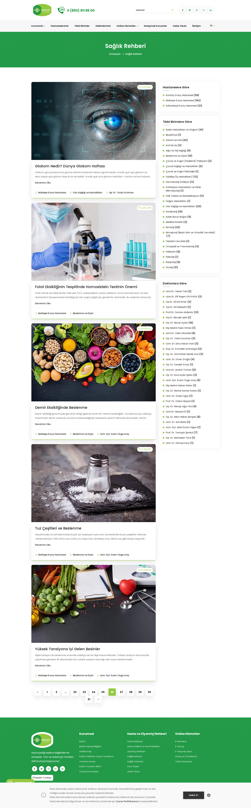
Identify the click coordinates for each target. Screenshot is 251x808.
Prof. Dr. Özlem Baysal (180, 401)
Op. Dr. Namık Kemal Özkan (183, 390)
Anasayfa (114, 54)
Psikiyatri (173, 251)
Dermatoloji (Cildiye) (180, 182)
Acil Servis (174, 145)
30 (149, 692)
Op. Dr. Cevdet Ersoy (179, 364)
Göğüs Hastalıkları (178, 201)
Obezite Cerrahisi (177, 241)
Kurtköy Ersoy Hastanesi (182, 95)
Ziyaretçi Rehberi (136, 751)
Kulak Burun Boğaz (178, 216)
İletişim (196, 26)
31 (89, 699)
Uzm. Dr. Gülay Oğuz (179, 396)
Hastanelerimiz (60, 26)
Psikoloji (172, 257)
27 (121, 692)
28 (130, 692)
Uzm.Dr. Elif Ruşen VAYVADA (184, 296)
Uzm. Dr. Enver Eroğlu (180, 359)
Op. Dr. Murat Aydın (179, 322)
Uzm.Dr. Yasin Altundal (180, 333)
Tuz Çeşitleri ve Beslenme (58, 528)
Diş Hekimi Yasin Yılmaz (181, 328)
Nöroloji (173, 227)
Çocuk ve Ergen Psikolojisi (182, 171)
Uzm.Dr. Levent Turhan (181, 369)
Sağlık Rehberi (133, 54)
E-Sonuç (179, 746)
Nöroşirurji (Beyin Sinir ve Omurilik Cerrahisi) (190, 234)
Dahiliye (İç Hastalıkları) (182, 176)
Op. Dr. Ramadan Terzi (180, 437)
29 (140, 692)
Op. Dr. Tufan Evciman (121, 192)
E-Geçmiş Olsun (183, 751)
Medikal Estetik (176, 222)
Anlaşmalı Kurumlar (155, 26)
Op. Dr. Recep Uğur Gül (181, 406)
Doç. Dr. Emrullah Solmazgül (184, 349)
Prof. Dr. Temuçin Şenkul (182, 432)
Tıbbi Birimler (82, 26)
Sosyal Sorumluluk (88, 771)
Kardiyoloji (174, 211)
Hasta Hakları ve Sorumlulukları (143, 746)
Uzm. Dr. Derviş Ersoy (179, 443)
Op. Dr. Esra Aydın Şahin (181, 375)
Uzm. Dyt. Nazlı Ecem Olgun (183, 427)
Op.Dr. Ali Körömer (178, 301)
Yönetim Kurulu (87, 761)
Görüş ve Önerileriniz (186, 756)
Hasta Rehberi (134, 741)
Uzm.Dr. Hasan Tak (178, 291)
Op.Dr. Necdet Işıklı (178, 317)
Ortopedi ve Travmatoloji (182, 246)
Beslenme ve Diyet (83, 313)
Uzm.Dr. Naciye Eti (178, 411)
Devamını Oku (43, 182)
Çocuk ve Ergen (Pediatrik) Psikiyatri (189, 161)
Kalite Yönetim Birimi (90, 766)
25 (103, 692)
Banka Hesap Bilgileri (90, 746)
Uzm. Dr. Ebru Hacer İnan (182, 343)
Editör (82, 741)
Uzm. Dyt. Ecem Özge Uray (114, 434)
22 (75, 692)
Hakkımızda (85, 751)
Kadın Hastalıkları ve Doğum (184, 129)
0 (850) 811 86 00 (81, 10)
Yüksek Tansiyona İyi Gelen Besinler (67, 649)
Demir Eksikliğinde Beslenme (61, 407)
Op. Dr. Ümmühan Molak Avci (184, 354)
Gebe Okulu (180, 26)
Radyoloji (173, 262)
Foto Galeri (133, 766)
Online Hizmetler (126, 26)
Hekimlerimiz (103, 26)
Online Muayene (183, 761)
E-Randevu (181, 741)
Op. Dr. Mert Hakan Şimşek (183, 417)
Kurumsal (37, 26)
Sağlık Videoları (135, 761)
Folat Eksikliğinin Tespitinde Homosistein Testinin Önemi (86, 286)
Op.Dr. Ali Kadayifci (178, 307)
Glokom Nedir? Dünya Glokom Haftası (70, 166)
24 (93, 692)
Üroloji (172, 267)
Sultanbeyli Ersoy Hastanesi (184, 105)
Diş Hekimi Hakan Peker (181, 385)
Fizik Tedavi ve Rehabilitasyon (185, 196)
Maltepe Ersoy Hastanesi (52, 192)
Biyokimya (173, 135)
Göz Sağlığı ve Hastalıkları (87, 192)
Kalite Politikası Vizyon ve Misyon (96, 756)
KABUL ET (193, 795)
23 (84, 692)
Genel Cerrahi (177, 140)
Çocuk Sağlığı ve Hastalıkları (184, 166)
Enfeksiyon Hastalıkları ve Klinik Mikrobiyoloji (183, 189)
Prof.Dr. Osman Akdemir (182, 312)
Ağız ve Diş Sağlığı (178, 150)
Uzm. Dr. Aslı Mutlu (178, 422)
